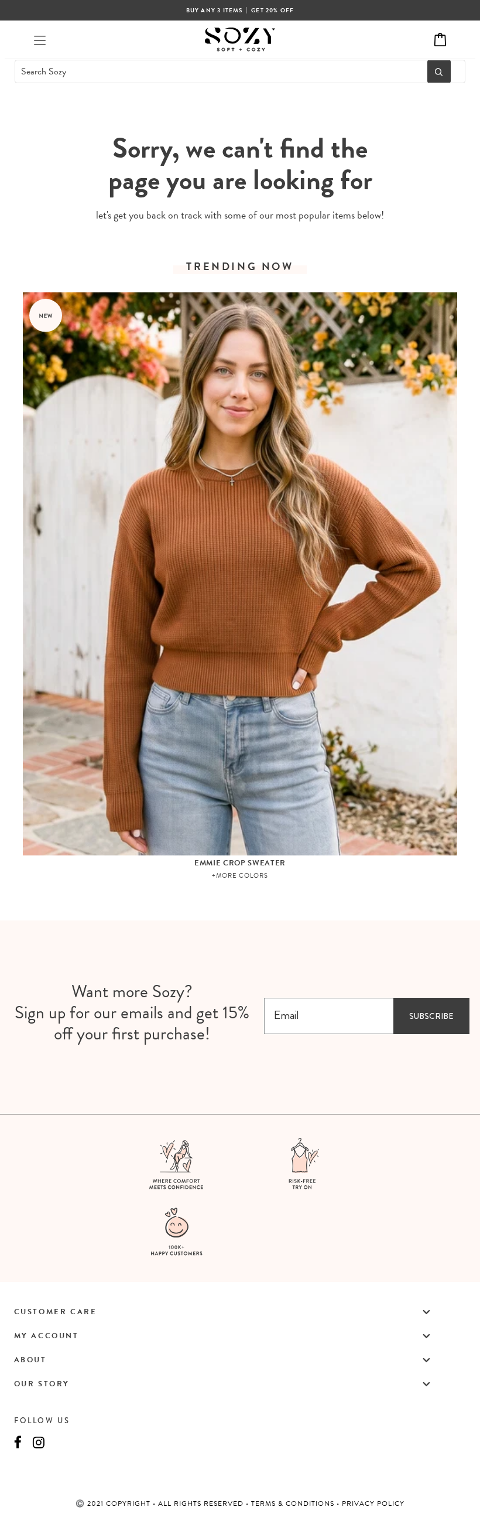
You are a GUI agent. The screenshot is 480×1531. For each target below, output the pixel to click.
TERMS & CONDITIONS (294, 1503)
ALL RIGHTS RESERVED (202, 1503)
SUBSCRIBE (431, 1016)
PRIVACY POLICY (373, 1503)
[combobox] (217, 71)
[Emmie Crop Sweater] (240, 573)
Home (211, 113)
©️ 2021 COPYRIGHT (114, 1503)
